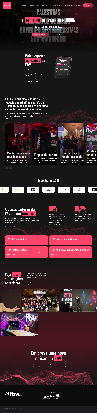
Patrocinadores (68, 5)
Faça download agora (32, 81)
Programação (46, 5)
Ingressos (87, 5)
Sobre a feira (10, 228)
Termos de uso (6, 410)
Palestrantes (34, 5)
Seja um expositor (56, 34)
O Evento (24, 5)
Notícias (78, 5)
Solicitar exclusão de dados (16, 410)
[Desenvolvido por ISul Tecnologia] (92, 409)
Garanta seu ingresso (39, 34)
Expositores (56, 5)
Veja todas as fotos (34, 283)
